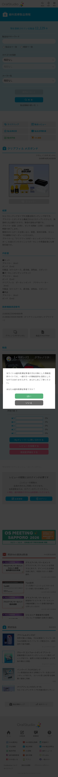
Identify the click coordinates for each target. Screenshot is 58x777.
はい (29, 396)
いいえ (29, 403)
